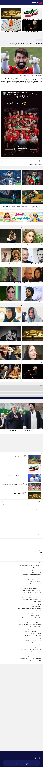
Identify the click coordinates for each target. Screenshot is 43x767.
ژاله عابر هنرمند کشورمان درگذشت (15, 380)
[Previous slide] (2, 413)
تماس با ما (23, 753)
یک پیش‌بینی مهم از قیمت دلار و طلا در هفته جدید (34, 638)
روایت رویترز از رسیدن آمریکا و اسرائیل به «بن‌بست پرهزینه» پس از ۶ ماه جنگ (30, 585)
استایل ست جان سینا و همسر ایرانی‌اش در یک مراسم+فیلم (31, 520)
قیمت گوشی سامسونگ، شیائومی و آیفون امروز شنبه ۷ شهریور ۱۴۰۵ (31, 592)
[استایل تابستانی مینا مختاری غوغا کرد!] (10, 255)
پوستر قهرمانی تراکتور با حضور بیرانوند (35, 187)
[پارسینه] (36, 2)
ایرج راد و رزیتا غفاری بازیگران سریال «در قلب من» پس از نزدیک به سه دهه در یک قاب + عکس (32, 283)
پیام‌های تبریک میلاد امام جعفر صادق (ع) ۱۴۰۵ (34, 583)
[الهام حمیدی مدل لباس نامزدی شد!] (10, 352)
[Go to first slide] (41, 413)
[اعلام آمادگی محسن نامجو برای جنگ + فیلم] (32, 25)
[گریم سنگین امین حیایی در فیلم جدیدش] (32, 293)
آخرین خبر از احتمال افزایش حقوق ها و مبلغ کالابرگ (34, 654)
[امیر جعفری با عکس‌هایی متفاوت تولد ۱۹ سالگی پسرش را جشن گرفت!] (10, 333)
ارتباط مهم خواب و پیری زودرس (36, 642)
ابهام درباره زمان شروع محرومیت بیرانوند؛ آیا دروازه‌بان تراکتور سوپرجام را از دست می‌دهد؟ (31, 207)
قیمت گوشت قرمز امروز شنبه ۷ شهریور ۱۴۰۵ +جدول (33, 579)
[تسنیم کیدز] (21, 217)
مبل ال (41, 552)
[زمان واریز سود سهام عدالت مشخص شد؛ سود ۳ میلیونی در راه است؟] (32, 13)
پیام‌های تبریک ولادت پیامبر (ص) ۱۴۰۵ (21, 456)
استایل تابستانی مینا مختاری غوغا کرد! (15, 263)
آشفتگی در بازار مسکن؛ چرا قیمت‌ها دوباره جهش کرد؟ (33, 628)
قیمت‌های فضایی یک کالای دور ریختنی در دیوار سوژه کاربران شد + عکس (29, 518)
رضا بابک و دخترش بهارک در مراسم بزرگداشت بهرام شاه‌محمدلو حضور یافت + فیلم (28, 508)
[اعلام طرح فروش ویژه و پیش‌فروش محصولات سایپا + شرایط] (11, 25)
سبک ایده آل (40, 545)
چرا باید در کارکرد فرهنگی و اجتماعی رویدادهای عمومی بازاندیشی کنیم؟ (31, 649)
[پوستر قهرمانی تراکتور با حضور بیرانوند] (32, 177)
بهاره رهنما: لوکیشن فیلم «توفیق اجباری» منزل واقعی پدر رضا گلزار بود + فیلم (32, 245)
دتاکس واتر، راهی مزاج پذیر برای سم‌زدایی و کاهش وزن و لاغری (32, 640)
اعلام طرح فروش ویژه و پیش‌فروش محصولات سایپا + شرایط (11, 31)
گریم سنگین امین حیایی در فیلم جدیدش (36, 301)
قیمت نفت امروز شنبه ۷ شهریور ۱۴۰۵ (35, 595)
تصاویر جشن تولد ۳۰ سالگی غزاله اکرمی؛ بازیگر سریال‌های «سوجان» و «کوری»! (33, 323)
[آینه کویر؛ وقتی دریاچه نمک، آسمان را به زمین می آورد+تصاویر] (21, 416)
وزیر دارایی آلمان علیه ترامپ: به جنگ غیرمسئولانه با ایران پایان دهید (31, 637)
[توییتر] (1, 161)
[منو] (2, 2)
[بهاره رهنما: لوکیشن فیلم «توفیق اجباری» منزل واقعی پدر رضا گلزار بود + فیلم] (32, 236)
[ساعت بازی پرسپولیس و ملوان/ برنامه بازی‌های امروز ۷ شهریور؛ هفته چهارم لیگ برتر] (34, 487)
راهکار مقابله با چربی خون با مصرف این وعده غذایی (34, 644)
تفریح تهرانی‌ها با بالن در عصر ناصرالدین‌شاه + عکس (34, 626)
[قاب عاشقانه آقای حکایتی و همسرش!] (10, 274)
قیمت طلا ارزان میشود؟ (37, 569)
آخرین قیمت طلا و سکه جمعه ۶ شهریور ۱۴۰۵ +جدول (33, 656)
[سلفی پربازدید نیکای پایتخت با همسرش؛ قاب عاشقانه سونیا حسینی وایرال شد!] (10, 314)
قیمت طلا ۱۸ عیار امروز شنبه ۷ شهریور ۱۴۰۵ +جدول (11, 19)
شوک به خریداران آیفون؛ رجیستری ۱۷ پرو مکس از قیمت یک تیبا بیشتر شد (30, 603)
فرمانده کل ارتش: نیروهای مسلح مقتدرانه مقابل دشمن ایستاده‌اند (32, 574)
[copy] (39, 161)
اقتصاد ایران (40, 543)
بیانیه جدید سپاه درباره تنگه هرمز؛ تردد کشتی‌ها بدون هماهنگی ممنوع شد (30, 597)
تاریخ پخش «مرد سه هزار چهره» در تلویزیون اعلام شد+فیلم (31, 516)
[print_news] (7, 161)
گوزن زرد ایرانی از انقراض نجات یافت (36, 645)
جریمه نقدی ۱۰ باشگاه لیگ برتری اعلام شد (35, 576)
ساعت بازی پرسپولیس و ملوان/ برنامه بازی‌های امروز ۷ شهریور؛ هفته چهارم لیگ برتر (14, 484)
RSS (19, 753)
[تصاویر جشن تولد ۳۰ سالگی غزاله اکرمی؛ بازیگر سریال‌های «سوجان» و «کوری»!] (32, 314)
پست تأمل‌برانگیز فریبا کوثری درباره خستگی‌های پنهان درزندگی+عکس (30, 510)
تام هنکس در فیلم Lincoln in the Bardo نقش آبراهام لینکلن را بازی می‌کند (32, 264)
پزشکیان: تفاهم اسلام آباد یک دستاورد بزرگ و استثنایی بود (32, 653)
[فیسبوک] (5, 161)
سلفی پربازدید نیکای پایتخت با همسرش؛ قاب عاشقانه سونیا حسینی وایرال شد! (12, 323)
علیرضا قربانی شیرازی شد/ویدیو (36, 572)
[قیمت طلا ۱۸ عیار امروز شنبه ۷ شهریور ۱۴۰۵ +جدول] (11, 13)
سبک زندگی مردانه (39, 546)
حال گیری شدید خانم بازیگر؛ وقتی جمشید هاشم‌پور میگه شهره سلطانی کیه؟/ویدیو (29, 608)
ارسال (21, 398)
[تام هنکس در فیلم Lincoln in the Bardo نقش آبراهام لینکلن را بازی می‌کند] (32, 255)
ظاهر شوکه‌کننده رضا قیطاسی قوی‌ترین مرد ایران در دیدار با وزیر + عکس (16, 475)
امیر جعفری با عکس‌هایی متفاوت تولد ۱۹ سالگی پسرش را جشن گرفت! (11, 342)
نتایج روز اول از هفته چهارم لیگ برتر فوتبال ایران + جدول (33, 647)
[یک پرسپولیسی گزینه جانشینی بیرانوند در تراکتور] (10, 177)
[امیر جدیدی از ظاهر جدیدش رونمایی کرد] (10, 236)
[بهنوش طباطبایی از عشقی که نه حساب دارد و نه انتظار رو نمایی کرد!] (32, 352)
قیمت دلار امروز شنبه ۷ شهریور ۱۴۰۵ (36, 615)
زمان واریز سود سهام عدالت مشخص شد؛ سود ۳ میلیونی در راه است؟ (32, 19)
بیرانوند (40, 164)
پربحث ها (3, 501)
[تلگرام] (3, 161)
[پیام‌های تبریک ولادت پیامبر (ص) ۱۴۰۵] (34, 459)
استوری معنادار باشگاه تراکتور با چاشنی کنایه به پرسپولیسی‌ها (10, 206)
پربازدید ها (38, 501)
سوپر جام (31, 164)
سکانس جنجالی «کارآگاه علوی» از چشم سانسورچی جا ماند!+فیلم (32, 590)
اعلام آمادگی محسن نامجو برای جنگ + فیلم (32, 31)
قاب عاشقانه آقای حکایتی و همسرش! (15, 282)
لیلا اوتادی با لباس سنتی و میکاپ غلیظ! (15, 301)
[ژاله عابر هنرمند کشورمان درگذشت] (10, 371)
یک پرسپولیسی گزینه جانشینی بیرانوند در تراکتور (12, 187)
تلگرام (37, 758)
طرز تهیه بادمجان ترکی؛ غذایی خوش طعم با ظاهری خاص (33, 635)
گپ (41, 758)
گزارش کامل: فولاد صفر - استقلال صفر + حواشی (34, 660)
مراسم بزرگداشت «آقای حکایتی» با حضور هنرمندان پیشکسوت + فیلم (30, 514)
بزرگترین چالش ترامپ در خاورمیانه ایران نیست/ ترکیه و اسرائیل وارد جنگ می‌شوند (29, 624)
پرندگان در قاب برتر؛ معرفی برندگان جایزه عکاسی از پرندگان (33, 570)
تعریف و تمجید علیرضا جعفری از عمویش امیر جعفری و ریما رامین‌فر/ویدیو (31, 578)
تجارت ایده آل (39, 548)
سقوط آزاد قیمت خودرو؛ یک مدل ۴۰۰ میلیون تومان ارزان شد (32, 619)
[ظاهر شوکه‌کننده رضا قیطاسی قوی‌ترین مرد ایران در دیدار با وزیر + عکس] (34, 478)
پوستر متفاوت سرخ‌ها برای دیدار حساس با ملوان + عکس (33, 586)
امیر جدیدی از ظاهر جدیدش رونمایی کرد (15, 244)
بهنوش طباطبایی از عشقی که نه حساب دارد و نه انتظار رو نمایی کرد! (32, 361)
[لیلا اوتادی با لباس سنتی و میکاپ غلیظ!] (10, 293)
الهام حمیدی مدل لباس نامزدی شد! (15, 361)
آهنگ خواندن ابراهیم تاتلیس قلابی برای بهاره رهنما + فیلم (32, 532)
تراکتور (36, 164)
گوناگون (40, 6)
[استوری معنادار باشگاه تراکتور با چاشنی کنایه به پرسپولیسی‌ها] (10, 197)
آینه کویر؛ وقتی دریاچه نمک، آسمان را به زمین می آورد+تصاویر (21, 430)
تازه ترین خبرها (39, 550)
